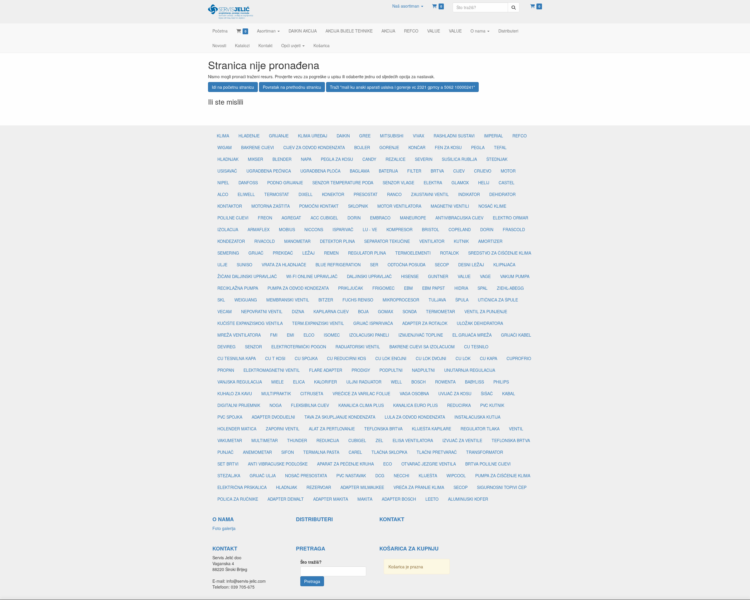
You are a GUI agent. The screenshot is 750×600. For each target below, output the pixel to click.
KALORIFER (325, 382)
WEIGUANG (245, 300)
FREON (265, 218)
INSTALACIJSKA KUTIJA (477, 417)
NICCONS (313, 229)
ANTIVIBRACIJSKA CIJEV (459, 218)
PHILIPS (501, 382)
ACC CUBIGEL (324, 218)
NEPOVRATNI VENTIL (261, 311)
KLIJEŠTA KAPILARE (431, 429)
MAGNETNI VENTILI (450, 206)
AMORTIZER (490, 241)
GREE (365, 136)
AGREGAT (291, 218)
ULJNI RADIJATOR (363, 382)
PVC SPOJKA (229, 417)
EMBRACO (380, 218)
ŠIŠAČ (487, 393)
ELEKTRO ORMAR (510, 218)
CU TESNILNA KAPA (236, 358)
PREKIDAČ (283, 253)
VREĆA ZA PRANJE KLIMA (418, 487)
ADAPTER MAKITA (330, 499)
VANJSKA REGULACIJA (239, 382)
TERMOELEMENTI (413, 253)
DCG (379, 475)
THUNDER (297, 440)
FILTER (414, 171)
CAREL (355, 452)
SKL (221, 300)
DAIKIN (343, 136)
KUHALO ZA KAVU (234, 393)
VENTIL (516, 429)
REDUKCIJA (327, 440)
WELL (396, 382)
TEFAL (500, 147)
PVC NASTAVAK (351, 475)
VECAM (224, 311)
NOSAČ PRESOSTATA (306, 475)
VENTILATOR (431, 241)
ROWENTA (445, 382)
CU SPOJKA (306, 358)
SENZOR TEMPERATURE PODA (342, 182)
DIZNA (298, 311)
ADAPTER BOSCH (399, 499)
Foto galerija (224, 528)
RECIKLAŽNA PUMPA (237, 288)
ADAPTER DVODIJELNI (273, 417)
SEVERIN (423, 159)
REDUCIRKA (459, 405)
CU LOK (463, 358)
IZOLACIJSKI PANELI (369, 335)
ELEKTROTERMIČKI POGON (298, 347)
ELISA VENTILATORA (413, 440)
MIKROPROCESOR (401, 300)
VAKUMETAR (229, 440)
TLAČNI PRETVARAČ (437, 452)
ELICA (299, 382)
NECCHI (401, 475)
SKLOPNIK (358, 206)
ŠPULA (461, 300)
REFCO (519, 136)
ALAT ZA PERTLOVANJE (332, 429)
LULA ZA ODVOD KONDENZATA (415, 417)
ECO (387, 464)
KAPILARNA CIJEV (331, 311)
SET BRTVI (227, 464)
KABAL (508, 393)
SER (374, 264)
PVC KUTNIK (492, 405)
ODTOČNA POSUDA (406, 264)
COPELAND (460, 229)
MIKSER (255, 159)
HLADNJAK (227, 159)
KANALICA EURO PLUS (415, 405)
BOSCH (418, 382)
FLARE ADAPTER (325, 370)
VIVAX (418, 136)
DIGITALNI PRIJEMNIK (238, 405)
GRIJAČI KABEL (516, 335)
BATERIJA (388, 171)
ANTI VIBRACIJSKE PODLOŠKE (278, 464)
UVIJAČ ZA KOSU (454, 393)
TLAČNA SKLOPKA (389, 452)
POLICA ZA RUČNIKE (237, 499)
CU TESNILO (476, 347)
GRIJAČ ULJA (263, 475)
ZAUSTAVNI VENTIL (430, 194)
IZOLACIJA (227, 229)
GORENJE (389, 147)
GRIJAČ (255, 253)
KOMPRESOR (399, 229)
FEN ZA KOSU (448, 147)
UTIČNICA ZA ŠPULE (498, 300)
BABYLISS (474, 382)
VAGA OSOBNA (414, 393)
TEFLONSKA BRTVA (383, 429)
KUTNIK (461, 241)
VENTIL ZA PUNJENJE (485, 311)
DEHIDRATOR (502, 194)
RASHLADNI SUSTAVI (454, 136)
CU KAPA (488, 358)
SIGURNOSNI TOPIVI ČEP (501, 487)
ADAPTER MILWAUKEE (362, 487)
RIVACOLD (264, 241)
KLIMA (223, 136)
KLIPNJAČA (504, 264)
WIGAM (224, 147)
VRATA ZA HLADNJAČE (284, 264)
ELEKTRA (433, 182)
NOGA (276, 405)
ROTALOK (449, 253)
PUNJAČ (225, 452)
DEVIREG (226, 347)
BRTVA (437, 171)
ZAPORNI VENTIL (282, 429)
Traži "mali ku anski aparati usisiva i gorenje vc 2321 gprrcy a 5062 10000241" (402, 87)
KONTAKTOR (229, 206)
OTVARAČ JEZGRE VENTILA (428, 464)
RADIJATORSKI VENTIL (357, 347)
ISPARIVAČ (343, 229)
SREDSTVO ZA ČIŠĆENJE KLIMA (499, 253)
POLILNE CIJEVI (232, 218)
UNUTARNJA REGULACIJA (469, 370)
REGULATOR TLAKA (480, 429)
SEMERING (228, 253)
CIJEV (459, 171)
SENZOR (253, 347)
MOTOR (508, 171)
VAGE (485, 276)
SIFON (287, 452)
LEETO (432, 499)
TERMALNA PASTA (321, 452)
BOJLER (362, 147)
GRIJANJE (279, 136)
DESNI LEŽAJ (471, 264)
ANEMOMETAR (257, 452)
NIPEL (223, 182)
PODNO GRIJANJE (285, 182)
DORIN (354, 218)
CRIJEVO (482, 171)
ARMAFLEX (259, 229)
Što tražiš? (311, 562)
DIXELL (306, 194)
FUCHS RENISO (357, 300)
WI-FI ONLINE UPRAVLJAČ (312, 276)
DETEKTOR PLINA (337, 241)
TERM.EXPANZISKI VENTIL (318, 323)
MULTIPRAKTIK (276, 393)
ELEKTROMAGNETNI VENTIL (271, 370)
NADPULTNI (423, 370)
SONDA (410, 311)
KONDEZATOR (231, 241)
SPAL (483, 288)
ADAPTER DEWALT (285, 499)
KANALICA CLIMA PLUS (361, 405)
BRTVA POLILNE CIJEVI (488, 464)
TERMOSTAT (276, 194)
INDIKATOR (469, 194)
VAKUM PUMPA (514, 276)
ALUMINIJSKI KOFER (468, 499)
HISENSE (410, 276)
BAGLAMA (359, 171)
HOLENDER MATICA (236, 429)
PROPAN (225, 370)
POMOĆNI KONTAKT (319, 206)
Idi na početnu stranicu (233, 87)
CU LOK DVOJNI (431, 358)
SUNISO (244, 264)
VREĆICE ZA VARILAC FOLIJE (361, 393)
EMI (290, 335)
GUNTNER (438, 276)
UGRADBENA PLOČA (320, 171)
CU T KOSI (275, 358)
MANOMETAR (297, 241)
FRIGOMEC (383, 288)
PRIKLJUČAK (350, 288)
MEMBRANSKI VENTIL (287, 300)
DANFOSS (248, 182)
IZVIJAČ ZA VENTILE (462, 440)
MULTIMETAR (264, 440)
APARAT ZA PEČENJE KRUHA (345, 464)
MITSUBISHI (391, 136)
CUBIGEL (357, 440)
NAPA (306, 159)
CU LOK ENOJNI (390, 358)
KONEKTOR (333, 194)
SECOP (442, 264)
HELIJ (483, 182)
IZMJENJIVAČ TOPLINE (420, 335)
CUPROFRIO (519, 358)
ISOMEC (332, 335)
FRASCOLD (514, 229)
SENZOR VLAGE (398, 182)
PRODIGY (361, 370)
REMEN (331, 253)
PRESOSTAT (366, 194)
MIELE (277, 382)
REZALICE (395, 159)
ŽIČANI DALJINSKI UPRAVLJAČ (247, 276)
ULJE (222, 264)
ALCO (222, 194)
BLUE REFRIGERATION (338, 264)
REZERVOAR (318, 487)
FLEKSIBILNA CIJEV (310, 405)
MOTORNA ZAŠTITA (270, 206)
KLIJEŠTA (428, 475)
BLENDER (282, 159)
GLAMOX (460, 182)
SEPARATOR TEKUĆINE (387, 241)
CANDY (369, 159)
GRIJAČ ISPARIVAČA (373, 323)
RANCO (394, 194)
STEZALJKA (228, 475)
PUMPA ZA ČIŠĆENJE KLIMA (502, 475)
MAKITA (364, 499)
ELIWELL (246, 194)
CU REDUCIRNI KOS (346, 358)
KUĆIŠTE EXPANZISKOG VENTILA (250, 323)
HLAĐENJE (249, 136)
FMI (273, 335)
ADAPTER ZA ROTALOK (424, 323)
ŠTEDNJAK (496, 159)
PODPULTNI (391, 370)
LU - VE (370, 229)
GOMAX (385, 311)
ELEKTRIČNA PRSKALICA (242, 487)
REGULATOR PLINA (367, 253)
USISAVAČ (227, 171)
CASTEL (506, 182)
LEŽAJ (308, 253)
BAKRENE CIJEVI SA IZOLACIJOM (422, 347)
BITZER (325, 300)
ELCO (309, 335)
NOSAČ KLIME (492, 206)
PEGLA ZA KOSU (337, 159)
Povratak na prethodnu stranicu (292, 87)
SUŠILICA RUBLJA (459, 159)
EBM (408, 288)
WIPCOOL (456, 475)
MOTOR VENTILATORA (399, 206)
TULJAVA (437, 300)
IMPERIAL (493, 136)
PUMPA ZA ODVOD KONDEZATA (298, 288)
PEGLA (478, 147)
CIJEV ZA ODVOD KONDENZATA (314, 147)
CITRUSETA (311, 393)
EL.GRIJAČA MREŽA (472, 335)
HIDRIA (461, 288)
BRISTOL (430, 229)
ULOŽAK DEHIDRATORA (480, 323)
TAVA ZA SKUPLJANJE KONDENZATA (339, 417)
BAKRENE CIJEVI (257, 147)
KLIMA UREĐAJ (312, 136)
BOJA (363, 311)
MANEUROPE (413, 218)
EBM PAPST (433, 288)
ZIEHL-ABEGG (510, 288)
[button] (408, 6)
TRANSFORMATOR (484, 452)
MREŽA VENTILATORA (239, 335)
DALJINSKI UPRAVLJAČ (369, 276)
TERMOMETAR (440, 311)
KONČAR (416, 147)
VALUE (464, 276)
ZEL (379, 440)
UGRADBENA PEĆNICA (268, 171)
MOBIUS (287, 229)
